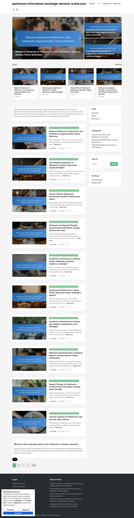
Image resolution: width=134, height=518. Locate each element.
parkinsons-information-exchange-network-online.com (49, 3)
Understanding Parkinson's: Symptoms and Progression (63, 159)
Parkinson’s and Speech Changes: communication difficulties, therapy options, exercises (64, 227)
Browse (92, 3)
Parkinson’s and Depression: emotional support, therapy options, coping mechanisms (65, 355)
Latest (14, 64)
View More (118, 64)
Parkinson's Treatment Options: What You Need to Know (64, 127)
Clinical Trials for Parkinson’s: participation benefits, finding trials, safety (80, 90)
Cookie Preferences (18, 483)
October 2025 (96, 183)
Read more (57, 144)
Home (99, 3)
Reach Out (117, 3)
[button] (75, 19)
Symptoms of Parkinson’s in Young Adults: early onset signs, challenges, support (65, 292)
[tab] (14, 64)
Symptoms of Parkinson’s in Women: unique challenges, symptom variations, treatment (64, 261)
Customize (10, 510)
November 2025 (97, 180)
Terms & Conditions (18, 486)
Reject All (26, 510)
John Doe (53, 148)
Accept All (18, 513)
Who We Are (107, 3)
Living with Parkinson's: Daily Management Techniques (63, 349)
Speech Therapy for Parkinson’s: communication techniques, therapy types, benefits (64, 386)
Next (34, 465)
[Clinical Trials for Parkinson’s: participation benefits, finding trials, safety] (81, 76)
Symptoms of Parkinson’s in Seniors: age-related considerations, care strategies (64, 324)
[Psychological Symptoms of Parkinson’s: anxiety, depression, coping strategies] (103, 48)
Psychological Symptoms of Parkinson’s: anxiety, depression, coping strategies (52, 90)
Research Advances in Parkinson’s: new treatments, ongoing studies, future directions (66, 133)
